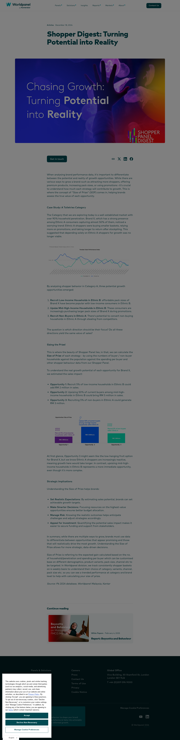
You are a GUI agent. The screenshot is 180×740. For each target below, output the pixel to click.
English (11, 738)
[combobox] (11, 738)
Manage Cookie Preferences (26, 730)
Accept (27, 715)
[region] (27, 706)
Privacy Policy (33, 694)
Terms (10, 710)
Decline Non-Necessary (27, 723)
